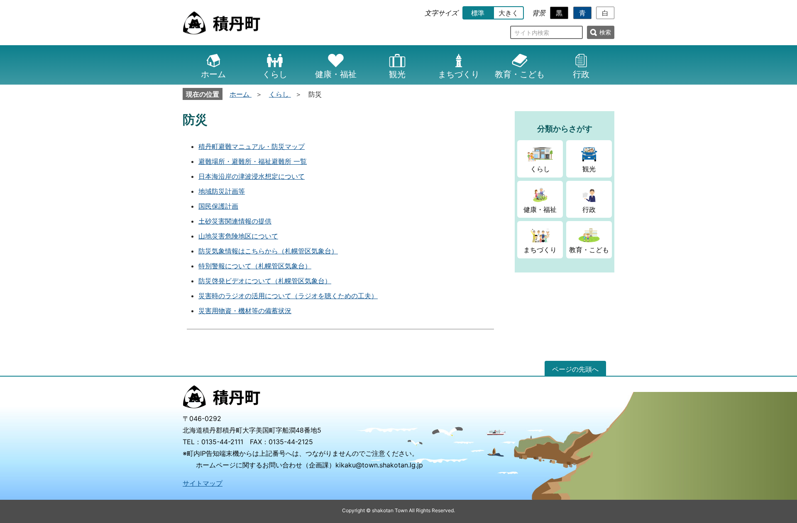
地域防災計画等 (221, 191)
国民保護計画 (218, 206)
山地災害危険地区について (238, 236)
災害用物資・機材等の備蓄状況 (244, 311)
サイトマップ (202, 483)
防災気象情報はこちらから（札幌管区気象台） (268, 251)
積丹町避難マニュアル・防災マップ (251, 146)
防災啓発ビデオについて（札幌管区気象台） (264, 281)
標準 (477, 13)
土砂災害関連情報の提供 (234, 221)
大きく (508, 13)
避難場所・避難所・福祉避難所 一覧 (252, 161)
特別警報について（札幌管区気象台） (254, 266)
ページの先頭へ (575, 369)
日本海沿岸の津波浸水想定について (251, 176)
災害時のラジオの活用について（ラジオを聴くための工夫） (288, 296)
